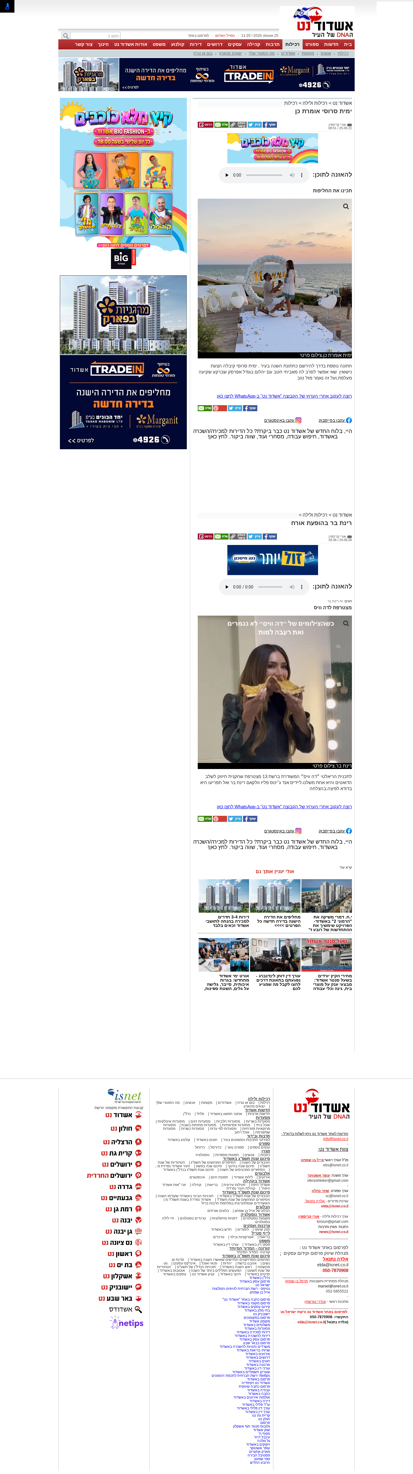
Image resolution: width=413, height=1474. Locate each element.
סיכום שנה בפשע (209, 1166)
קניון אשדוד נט (202, 1274)
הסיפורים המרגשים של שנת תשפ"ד (243, 1199)
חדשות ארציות (259, 1114)
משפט (159, 44)
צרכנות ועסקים (256, 1225)
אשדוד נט (341, 103)
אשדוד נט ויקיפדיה (255, 1383)
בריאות (212, 1185)
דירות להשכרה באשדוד (252, 1336)
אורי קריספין (308, 1216)
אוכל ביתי (262, 1125)
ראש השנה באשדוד (237, 1267)
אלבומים (262, 1173)
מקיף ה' (264, 1433)
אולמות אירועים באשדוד (251, 1397)
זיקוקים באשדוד (258, 1444)
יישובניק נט (261, 1314)
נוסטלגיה (203, 1155)
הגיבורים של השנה (256, 1162)
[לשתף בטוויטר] (254, 126)
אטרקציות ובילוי (242, 1237)
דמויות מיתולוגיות (224, 1218)
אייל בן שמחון (260, 1292)
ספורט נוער (235, 1147)
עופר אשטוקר (260, 1448)
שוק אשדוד (261, 1430)
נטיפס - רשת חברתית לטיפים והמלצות (241, 1289)
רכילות (292, 44)
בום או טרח (203, 53)
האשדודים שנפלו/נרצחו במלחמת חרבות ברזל (235, 1203)
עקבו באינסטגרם (279, 420)
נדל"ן (187, 1114)
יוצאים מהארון (230, 53)
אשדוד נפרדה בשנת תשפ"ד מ (187, 1199)
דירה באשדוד (259, 1401)
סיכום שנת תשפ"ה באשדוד (246, 1256)
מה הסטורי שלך (262, 53)
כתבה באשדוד (258, 1394)
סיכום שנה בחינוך (241, 1166)
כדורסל (215, 1147)
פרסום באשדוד (258, 1379)
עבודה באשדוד (258, 1390)
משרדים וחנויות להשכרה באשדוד (245, 1346)
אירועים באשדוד (257, 1354)
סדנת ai (178, 1260)
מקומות (308, 53)
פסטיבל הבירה (259, 1455)
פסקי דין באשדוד (257, 1244)
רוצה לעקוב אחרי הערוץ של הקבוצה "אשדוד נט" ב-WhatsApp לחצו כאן (284, 396)
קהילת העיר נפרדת (240, 1188)
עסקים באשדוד (174, 1274)
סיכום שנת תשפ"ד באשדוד (246, 1192)
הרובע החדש (260, 1462)
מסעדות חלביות (228, 1121)
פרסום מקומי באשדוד (253, 1303)
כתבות (265, 1155)
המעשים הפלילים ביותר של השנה (216, 1270)
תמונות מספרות (226, 1155)
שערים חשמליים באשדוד (251, 1372)
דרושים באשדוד (258, 1357)
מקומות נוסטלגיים (256, 1218)
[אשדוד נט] (313, 1120)
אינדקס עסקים (184, 1263)
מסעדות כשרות (192, 1128)
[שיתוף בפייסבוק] (269, 126)
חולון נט (263, 1419)
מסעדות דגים (200, 1121)
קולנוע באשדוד (178, 1140)
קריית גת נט (261, 1415)
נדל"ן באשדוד (259, 1278)
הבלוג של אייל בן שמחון (252, 1211)
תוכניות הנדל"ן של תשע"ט (196, 1267)
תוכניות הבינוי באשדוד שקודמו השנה (185, 1196)
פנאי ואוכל (209, 1263)
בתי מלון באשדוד (257, 1310)
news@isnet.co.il (333, 1232)
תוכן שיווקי (262, 1229)
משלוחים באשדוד (256, 1325)
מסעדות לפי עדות (223, 1128)
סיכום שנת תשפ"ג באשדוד (246, 1158)
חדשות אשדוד (257, 1110)
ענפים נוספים (260, 1147)
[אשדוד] (317, 39)
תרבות (273, 44)
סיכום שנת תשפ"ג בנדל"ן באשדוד (188, 1170)
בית (348, 44)
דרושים (215, 44)
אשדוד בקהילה (256, 1181)
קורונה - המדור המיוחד (249, 1248)
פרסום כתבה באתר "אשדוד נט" (246, 1299)
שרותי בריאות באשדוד (253, 1350)
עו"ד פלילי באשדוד (255, 1404)
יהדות (227, 1263)
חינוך (103, 44)
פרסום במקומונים (257, 1317)
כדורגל (200, 1147)
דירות (196, 44)
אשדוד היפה (260, 1185)
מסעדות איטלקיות (171, 1121)
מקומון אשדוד (259, 1321)
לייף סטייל (261, 1233)
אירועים (264, 1177)
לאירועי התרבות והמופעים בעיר (246, 1140)
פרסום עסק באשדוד (254, 1281)
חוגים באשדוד (206, 1140)
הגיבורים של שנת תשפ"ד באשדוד (244, 1196)
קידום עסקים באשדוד (253, 1307)
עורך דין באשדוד (257, 1412)
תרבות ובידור (258, 1136)
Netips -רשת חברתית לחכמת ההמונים (241, 1375)
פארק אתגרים (259, 1452)
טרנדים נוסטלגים (193, 1218)
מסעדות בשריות (258, 1121)
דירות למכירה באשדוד (253, 1332)
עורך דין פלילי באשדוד (253, 1408)
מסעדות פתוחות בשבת (198, 1125)
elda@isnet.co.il (334, 1206)
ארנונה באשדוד (258, 1365)
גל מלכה (263, 1441)
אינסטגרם (197, 1177)
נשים (266, 1263)
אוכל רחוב (241, 1132)
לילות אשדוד (243, 1177)
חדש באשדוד (221, 1229)
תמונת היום (219, 1177)
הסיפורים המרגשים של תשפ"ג (213, 1162)
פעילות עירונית (234, 1185)
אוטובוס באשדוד (172, 1270)
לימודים (242, 1229)
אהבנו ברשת (247, 1263)
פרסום (264, 1423)
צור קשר (84, 44)
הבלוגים (263, 1207)
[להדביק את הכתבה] (219, 410)
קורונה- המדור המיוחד (253, 1252)
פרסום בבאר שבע (256, 1343)
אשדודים (288, 53)
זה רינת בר (335, 601)
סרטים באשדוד (258, 1274)
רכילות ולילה (315, 103)
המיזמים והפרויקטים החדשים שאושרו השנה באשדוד (229, 1260)
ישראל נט (262, 1285)
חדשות (331, 44)
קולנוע (177, 44)
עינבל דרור (262, 1437)
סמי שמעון (262, 1459)
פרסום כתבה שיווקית (254, 1386)
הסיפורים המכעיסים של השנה (242, 1170)
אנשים (326, 53)
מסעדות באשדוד (257, 1328)
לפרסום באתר (198, 36)
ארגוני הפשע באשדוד (226, 1114)
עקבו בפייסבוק (332, 420)
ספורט (312, 44)
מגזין (266, 1151)
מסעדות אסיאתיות (236, 1125)
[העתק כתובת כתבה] (238, 126)
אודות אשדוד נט (130, 44)
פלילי (200, 1114)
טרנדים (218, 1237)
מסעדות (263, 1117)
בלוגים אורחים (218, 1211)
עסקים (235, 44)
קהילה (253, 44)
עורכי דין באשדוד (226, 1244)
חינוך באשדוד (230, 1274)
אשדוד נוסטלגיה (255, 1214)
